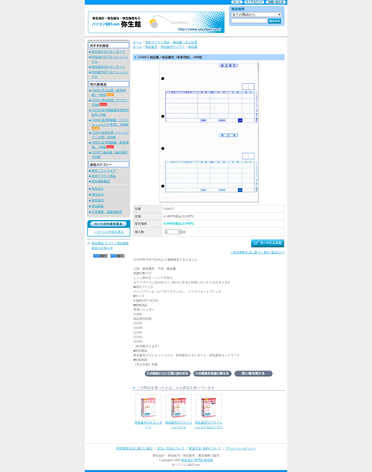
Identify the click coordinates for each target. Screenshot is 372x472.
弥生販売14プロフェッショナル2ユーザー (208, 425)
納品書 (192, 47)
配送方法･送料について (205, 448)
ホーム (137, 42)
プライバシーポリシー (240, 448)
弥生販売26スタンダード (108, 67)
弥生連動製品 (101, 181)
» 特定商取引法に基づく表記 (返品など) (257, 252)
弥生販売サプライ (173, 47)
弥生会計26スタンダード (108, 51)
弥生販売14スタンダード (148, 425)
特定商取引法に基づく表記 (134, 448)
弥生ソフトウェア (104, 170)
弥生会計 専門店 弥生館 (197, 460)
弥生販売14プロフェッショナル (178, 425)
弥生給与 (98, 194)
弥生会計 (98, 188)
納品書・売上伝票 (185, 42)
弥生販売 (98, 200)
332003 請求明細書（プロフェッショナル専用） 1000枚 (110, 122)
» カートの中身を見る (109, 232)
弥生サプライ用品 (104, 176)
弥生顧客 (98, 206)
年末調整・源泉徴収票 (107, 212)
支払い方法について (170, 448)
